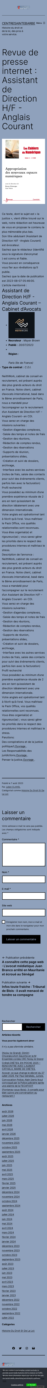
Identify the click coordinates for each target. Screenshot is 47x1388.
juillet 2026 (8, 1116)
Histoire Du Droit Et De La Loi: (18, 1330)
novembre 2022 (11, 1304)
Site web (7, 905)
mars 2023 (8, 1286)
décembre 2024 (11, 1192)
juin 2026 (7, 1120)
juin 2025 (7, 1165)
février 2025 (9, 1183)
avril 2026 (7, 1129)
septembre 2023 (11, 1259)
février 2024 (9, 1237)
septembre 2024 (11, 1205)
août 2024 (7, 1210)
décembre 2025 (10, 1138)
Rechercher (8, 1021)
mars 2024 (8, 1232)
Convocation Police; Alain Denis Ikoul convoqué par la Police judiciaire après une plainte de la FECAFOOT (23, 1082)
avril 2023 (7, 1281)
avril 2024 (7, 1228)
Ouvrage (20, 746)
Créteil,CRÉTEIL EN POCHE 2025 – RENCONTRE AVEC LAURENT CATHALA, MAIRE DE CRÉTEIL (21, 1066)
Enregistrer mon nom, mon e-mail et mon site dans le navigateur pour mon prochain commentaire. (25, 925)
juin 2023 (7, 1273)
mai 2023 (7, 1277)
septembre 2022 (11, 1313)
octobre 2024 (9, 1201)
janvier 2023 (9, 1295)
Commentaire (10, 839)
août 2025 (7, 1156)
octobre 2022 (9, 1308)
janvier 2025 (9, 1187)
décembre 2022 (10, 1299)
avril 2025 (7, 1174)
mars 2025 (8, 1178)
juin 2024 (7, 1219)
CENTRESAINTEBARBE (18, 23)
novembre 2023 (11, 1250)
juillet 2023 (8, 1268)
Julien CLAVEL (13, 787)
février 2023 (9, 1290)
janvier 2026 (9, 1133)
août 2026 (7, 1111)
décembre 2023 (10, 1246)
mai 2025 (7, 1169)
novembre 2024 (11, 1196)
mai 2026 (7, 1125)
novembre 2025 (11, 1142)
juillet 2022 (8, 1317)
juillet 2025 (8, 1160)
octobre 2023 (9, 1255)
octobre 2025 (9, 1147)
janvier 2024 (9, 1241)
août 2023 (7, 1263)
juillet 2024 (8, 1214)
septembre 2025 (11, 1151)
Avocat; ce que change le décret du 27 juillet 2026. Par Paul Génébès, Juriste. (23, 1074)
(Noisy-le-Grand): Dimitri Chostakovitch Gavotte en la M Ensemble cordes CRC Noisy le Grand (22, 1056)
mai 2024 (7, 1223)
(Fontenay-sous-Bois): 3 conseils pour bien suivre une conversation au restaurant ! (23, 1092)
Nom (5, 872)
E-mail (6, 888)
